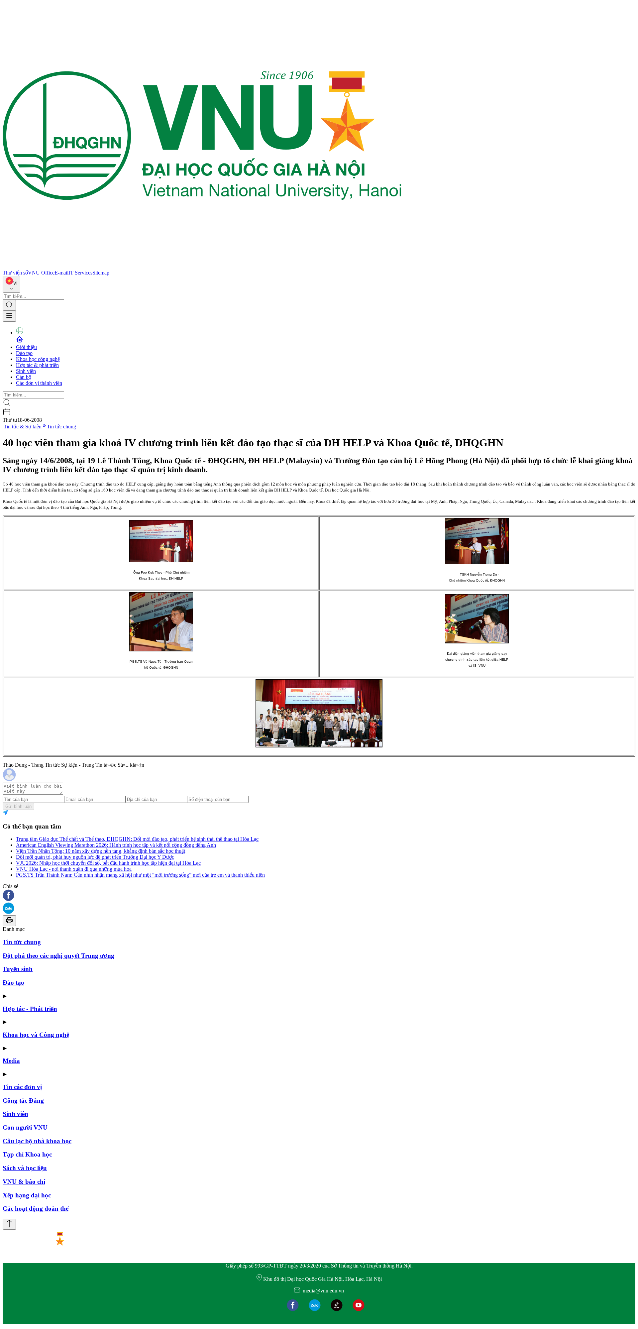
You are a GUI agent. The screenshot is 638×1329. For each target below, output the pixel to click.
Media (11, 1060)
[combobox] (11, 284)
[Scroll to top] (9, 1224)
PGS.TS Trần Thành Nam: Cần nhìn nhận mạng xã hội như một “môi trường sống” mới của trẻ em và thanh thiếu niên (140, 875)
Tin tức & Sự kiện (23, 426)
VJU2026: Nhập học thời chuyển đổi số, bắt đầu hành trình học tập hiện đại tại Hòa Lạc (108, 863)
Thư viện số (15, 273)
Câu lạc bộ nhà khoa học (37, 1141)
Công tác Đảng (23, 1100)
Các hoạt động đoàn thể (35, 1208)
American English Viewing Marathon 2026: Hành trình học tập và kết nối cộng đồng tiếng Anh (116, 845)
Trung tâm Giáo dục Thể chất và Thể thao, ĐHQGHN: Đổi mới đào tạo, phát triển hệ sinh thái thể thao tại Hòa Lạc (137, 839)
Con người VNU (25, 1127)
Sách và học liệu (25, 1167)
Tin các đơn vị (22, 1086)
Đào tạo (24, 353)
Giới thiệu (26, 347)
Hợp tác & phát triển (37, 365)
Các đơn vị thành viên (39, 383)
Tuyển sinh (18, 968)
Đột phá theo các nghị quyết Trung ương (58, 955)
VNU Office (41, 273)
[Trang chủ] (202, 267)
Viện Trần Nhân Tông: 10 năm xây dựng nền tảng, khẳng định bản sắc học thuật (100, 851)
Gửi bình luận (18, 806)
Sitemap (100, 273)
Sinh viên (26, 371)
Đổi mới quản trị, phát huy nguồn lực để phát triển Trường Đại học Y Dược (95, 857)
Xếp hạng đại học (27, 1195)
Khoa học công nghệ (38, 359)
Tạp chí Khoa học (27, 1154)
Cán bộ (23, 377)
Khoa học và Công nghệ (36, 1034)
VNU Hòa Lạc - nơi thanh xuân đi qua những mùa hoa (74, 869)
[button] (319, 895)
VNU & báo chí (24, 1181)
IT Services (80, 273)
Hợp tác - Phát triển (30, 1008)
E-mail (61, 273)
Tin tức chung (61, 426)
